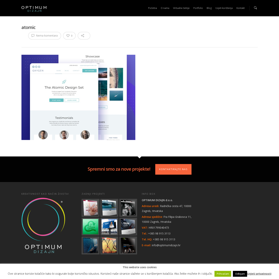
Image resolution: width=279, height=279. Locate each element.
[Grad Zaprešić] (90, 227)
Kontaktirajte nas (173, 169)
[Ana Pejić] (109, 245)
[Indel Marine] (109, 208)
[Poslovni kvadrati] (128, 245)
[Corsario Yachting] (90, 245)
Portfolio (198, 8)
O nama (165, 8)
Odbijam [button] (240, 273)
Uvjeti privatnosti (259, 273)
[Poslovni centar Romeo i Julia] (128, 227)
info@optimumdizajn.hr (166, 245)
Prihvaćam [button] (223, 273)
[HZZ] (109, 227)
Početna (152, 8)
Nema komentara (46, 35)
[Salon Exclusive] (128, 208)
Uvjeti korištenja (224, 8)
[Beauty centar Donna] (90, 208)
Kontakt (240, 8)
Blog (209, 8)
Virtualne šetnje (181, 8)
